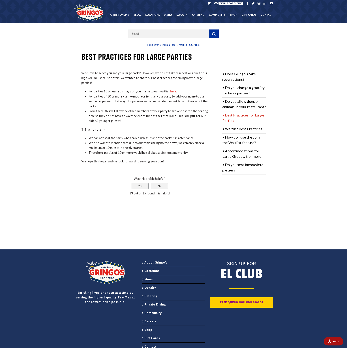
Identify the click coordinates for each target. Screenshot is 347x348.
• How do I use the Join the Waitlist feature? (241, 140)
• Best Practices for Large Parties (243, 118)
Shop (148, 330)
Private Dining (155, 304)
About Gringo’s (155, 262)
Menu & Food (168, 45)
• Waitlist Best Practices (242, 129)
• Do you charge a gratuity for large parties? (243, 90)
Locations (152, 271)
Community (153, 313)
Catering (151, 296)
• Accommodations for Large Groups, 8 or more (241, 153)
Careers (150, 321)
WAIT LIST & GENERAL (189, 45)
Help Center (153, 45)
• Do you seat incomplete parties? (242, 167)
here (173, 91)
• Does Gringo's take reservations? (239, 76)
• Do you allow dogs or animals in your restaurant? (244, 104)
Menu (148, 279)
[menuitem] (122, 14)
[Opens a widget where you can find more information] (333, 341)
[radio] (140, 186)
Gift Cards (152, 338)
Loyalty (150, 287)
